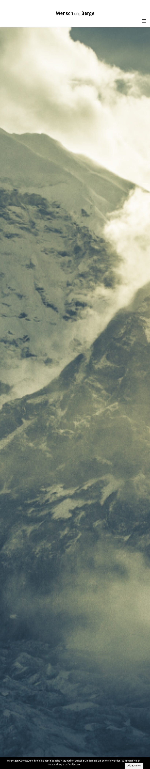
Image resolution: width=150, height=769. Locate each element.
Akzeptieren (134, 765)
